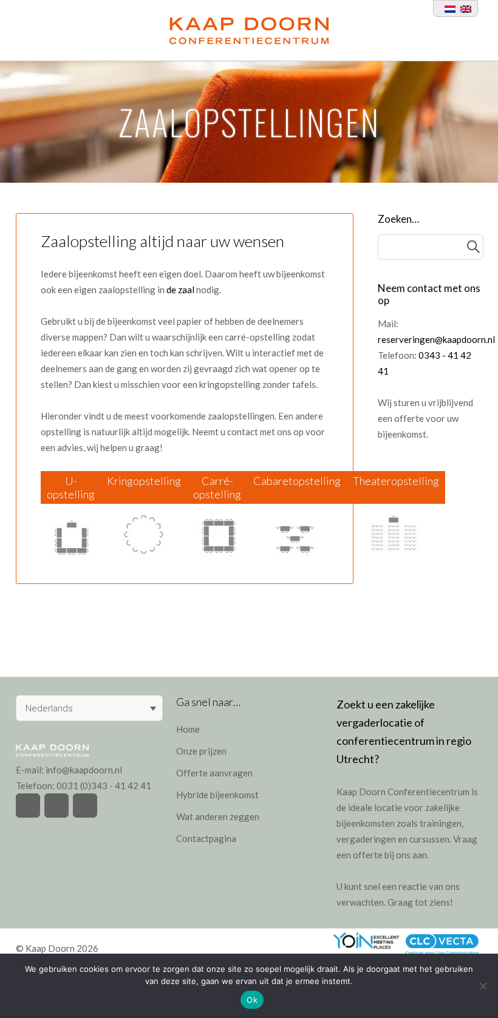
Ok (252, 1000)
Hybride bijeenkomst (217, 794)
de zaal (180, 289)
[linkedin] (85, 805)
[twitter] (28, 805)
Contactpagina (206, 838)
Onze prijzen (201, 750)
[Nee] (483, 986)
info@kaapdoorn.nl (84, 769)
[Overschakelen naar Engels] (463, 8)
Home (188, 729)
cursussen (429, 838)
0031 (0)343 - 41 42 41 (103, 785)
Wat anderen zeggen (217, 816)
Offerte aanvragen (214, 772)
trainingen (441, 823)
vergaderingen (366, 838)
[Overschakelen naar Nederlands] (447, 8)
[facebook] (56, 805)
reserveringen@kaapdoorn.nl (436, 339)
